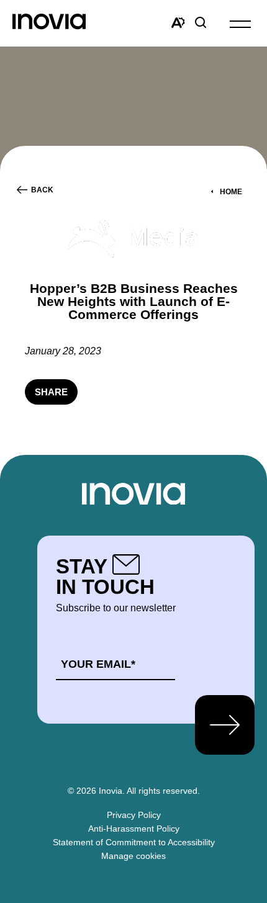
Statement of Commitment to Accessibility (134, 842)
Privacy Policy (134, 815)
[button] (240, 23)
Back (42, 190)
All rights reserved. (163, 791)
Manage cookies (133, 856)
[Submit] (225, 725)
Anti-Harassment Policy (133, 828)
